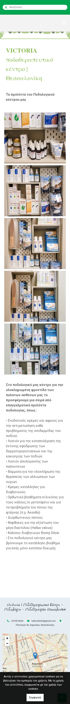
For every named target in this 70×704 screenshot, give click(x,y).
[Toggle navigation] (64, 23)
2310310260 (17, 621)
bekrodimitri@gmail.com (44, 621)
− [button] (7, 643)
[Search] (6, 7)
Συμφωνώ (35, 697)
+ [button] (7, 638)
